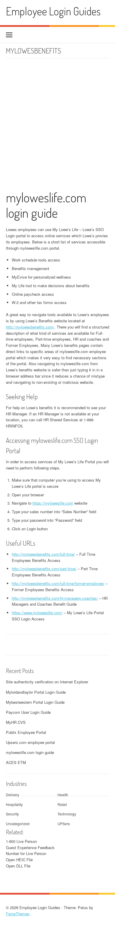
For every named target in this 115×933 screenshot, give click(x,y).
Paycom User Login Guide (28, 712)
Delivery (12, 794)
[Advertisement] (57, 127)
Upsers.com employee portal (30, 742)
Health (63, 794)
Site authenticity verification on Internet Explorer (47, 682)
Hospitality (14, 804)
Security (12, 813)
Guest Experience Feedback (30, 847)
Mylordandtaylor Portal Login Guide (36, 692)
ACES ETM (16, 762)
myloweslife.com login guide (46, 205)
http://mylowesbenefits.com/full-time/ (43, 554)
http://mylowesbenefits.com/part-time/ (44, 568)
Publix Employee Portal (26, 732)
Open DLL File (18, 866)
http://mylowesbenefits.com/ (30, 327)
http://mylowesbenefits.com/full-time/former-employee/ (58, 583)
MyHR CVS (16, 722)
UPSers (64, 823)
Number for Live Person (26, 853)
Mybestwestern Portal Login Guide (35, 702)
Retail (62, 804)
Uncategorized (17, 823)
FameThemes (17, 913)
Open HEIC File (19, 859)
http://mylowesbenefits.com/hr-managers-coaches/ (55, 598)
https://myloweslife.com (52, 503)
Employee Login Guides (53, 11)
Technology (67, 813)
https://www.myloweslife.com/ (37, 612)
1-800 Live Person (21, 841)
